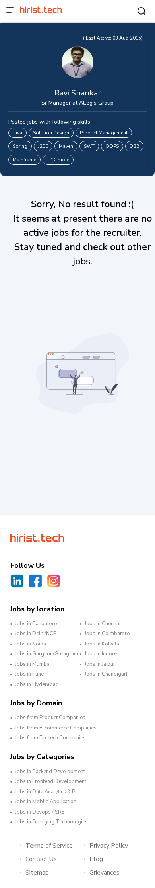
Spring (20, 146)
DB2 (134, 146)
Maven (66, 146)
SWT (89, 146)
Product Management (104, 133)
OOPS (112, 146)
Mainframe (24, 160)
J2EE (43, 146)
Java (17, 133)
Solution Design (51, 133)
